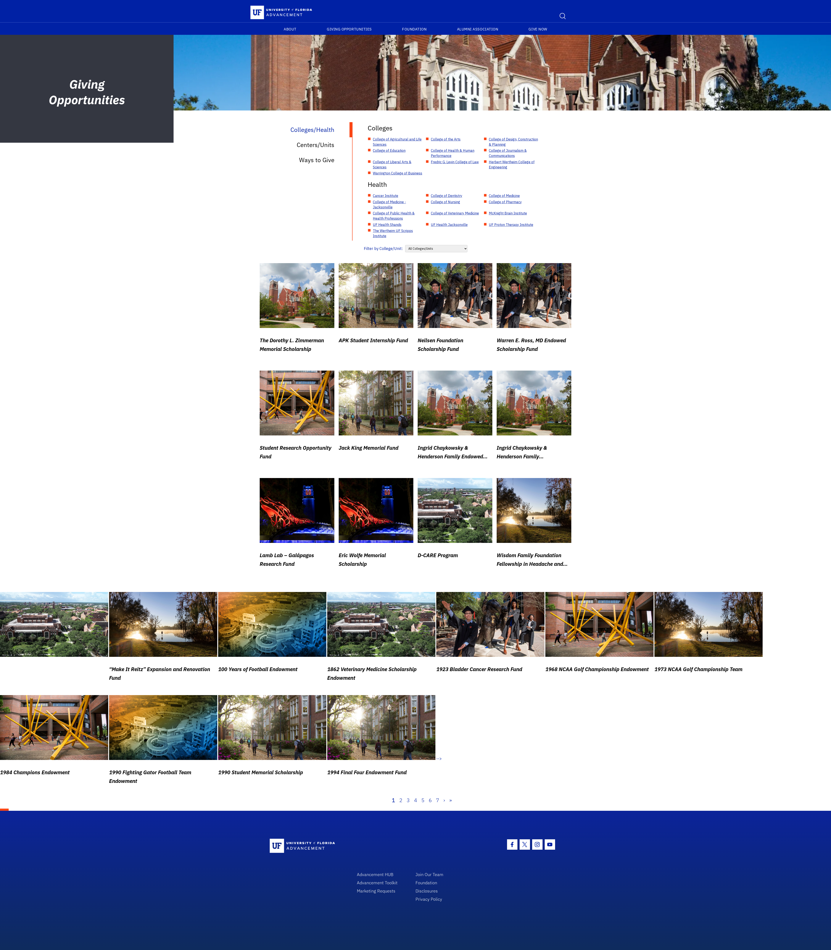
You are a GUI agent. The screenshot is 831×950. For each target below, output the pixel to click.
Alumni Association (477, 29)
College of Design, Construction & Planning (513, 142)
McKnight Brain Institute (508, 213)
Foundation (414, 29)
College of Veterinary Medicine (455, 213)
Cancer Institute (385, 196)
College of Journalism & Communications (508, 153)
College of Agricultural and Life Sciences (397, 142)
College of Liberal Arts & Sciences (392, 164)
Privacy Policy (429, 899)
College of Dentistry (446, 196)
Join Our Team (429, 874)
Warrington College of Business (397, 173)
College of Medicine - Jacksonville (389, 204)
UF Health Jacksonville (449, 224)
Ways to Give (316, 160)
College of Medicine (504, 196)
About (290, 29)
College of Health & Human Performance (452, 153)
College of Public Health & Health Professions (394, 216)
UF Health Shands (387, 224)
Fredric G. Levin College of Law (455, 162)
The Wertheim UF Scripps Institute (393, 233)
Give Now (537, 29)
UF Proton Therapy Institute (511, 224)
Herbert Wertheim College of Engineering (512, 164)
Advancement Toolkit (377, 883)
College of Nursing (445, 202)
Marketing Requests (376, 891)
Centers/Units (315, 145)
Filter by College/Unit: (383, 248)
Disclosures (427, 891)
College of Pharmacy (505, 202)
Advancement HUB (375, 874)
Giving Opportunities (349, 29)
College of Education (389, 150)
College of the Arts (446, 139)
